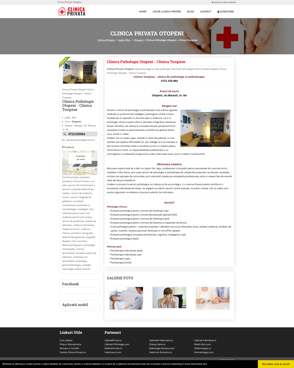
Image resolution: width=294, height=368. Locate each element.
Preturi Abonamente (70, 344)
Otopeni (138, 40)
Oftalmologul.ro (202, 348)
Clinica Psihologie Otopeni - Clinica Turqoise (146, 61)
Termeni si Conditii (69, 348)
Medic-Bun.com (202, 344)
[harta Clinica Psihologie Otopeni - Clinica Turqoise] (79, 162)
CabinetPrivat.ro (113, 340)
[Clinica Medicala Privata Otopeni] (80, 72)
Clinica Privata (106, 40)
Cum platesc (66, 340)
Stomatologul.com (203, 352)
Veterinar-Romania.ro (160, 352)
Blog (190, 11)
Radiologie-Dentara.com (162, 348)
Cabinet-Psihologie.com (117, 344)
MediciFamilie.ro (113, 348)
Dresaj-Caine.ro (157, 344)
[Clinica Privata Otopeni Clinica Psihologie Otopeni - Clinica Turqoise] (126, 299)
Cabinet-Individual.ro (205, 340)
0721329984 (76, 134)
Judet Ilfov (124, 40)
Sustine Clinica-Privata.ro (73, 352)
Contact (205, 11)
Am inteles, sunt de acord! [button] (276, 364)
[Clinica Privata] (77, 11)
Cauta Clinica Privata (167, 11)
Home (143, 11)
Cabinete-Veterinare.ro (161, 340)
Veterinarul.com (113, 352)
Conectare (226, 11)
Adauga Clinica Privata (224, 2)
